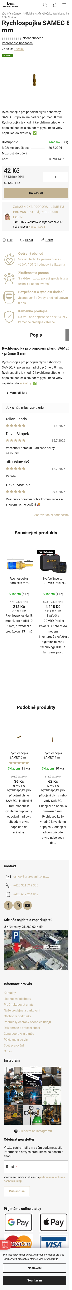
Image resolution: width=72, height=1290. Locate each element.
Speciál (19, 49)
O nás (8, 1051)
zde (56, 1259)
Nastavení (34, 1268)
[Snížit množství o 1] (46, 177)
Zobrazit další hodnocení (51, 515)
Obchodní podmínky (17, 1016)
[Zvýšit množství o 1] (65, 177)
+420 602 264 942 (25, 894)
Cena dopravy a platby (19, 1033)
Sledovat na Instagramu (35, 1131)
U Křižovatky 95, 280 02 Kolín (23, 927)
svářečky (25, 383)
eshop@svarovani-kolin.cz (31, 876)
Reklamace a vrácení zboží (22, 1028)
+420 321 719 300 (25, 885)
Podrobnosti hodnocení (17, 43)
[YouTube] (27, 905)
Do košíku (36, 193)
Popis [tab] (36, 335)
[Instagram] (17, 905)
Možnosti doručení (14, 153)
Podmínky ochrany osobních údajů (27, 1022)
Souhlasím (34, 1280)
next (68, 581)
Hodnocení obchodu (17, 999)
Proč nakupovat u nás (18, 1004)
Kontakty (10, 993)
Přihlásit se (17, 1191)
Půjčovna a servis (16, 1039)
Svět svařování (14, 1045)
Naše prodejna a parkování (22, 1010)
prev (4, 581)
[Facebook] (8, 905)
